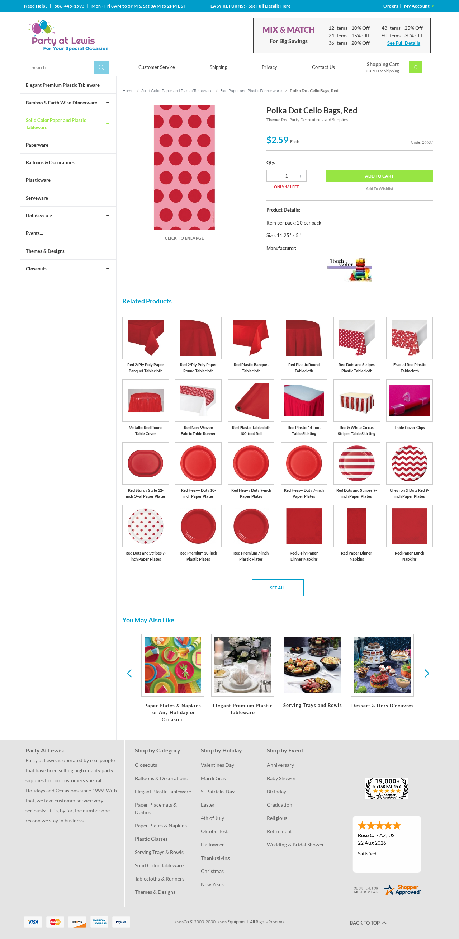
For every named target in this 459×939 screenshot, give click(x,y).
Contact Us (323, 67)
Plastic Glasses (151, 839)
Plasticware (38, 180)
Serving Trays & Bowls (159, 852)
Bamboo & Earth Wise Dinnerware (61, 102)
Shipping (218, 67)
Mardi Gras (213, 778)
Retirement (279, 831)
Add (379, 176)
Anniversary (280, 765)
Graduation (279, 805)
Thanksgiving (215, 858)
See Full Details (403, 43)
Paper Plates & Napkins (161, 825)
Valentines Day (217, 765)
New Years (212, 884)
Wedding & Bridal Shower (295, 844)
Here (285, 6)
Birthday (276, 791)
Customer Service (156, 67)
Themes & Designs (45, 251)
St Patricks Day (218, 791)
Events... (34, 233)
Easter (208, 805)
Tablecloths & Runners (159, 879)
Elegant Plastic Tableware (163, 791)
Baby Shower (281, 778)
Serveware (37, 198)
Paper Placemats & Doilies (156, 808)
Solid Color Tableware (159, 865)
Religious (277, 818)
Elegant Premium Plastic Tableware (63, 85)
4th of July (212, 818)
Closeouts (36, 269)
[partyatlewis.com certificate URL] (386, 889)
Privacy (269, 67)
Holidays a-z (39, 215)
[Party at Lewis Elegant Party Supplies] (85, 35)
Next (426, 672)
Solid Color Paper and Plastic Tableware (56, 123)
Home (127, 90)
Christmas (212, 871)
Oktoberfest (214, 831)
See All (277, 587)
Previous (129, 672)
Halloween (213, 844)
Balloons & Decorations (50, 162)
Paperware (37, 145)
